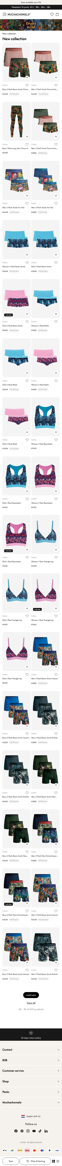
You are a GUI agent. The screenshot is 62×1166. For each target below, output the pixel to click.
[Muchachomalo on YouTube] (34, 1131)
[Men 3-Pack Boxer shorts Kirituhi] (45, 710)
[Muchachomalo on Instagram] (27, 1131)
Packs (5, 1092)
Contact (7, 1049)
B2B (4, 1060)
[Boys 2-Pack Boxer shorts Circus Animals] (16, 62)
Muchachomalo (12, 1102)
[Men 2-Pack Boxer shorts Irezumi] (45, 887)
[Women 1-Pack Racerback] (45, 416)
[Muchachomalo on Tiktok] (40, 1131)
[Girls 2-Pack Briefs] (16, 357)
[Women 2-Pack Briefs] (45, 298)
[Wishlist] (52, 14)
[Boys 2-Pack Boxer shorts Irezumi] (16, 946)
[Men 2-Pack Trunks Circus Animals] (45, 62)
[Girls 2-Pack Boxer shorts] (45, 239)
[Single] (58, 1161)
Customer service (13, 1070)
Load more (31, 995)
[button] (4, 14)
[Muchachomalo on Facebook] (15, 1131)
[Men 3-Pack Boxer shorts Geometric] (45, 769)
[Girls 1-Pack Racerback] (16, 475)
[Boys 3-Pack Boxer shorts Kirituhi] (16, 769)
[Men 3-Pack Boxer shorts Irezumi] (45, 651)
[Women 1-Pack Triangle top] (45, 534)
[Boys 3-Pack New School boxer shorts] (16, 887)
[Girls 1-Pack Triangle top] (16, 592)
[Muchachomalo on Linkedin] (46, 1131)
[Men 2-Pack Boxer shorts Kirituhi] (45, 946)
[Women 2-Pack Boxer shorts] (16, 239)
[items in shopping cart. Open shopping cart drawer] (57, 14)
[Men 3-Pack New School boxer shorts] (45, 828)
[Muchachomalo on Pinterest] (21, 1131)
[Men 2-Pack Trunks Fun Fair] (16, 180)
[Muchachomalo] (19, 14)
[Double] (53, 1161)
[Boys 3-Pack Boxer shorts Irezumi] (16, 710)
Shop (5, 1081)
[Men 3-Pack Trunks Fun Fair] (45, 180)
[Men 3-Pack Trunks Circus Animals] (45, 121)
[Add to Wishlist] (27, 85)
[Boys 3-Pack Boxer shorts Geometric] (16, 828)
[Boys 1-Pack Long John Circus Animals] (16, 121)
